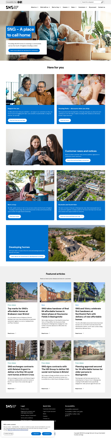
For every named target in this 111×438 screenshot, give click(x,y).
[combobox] (92, 2)
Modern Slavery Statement (28, 415)
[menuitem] (35, 7)
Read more (11, 333)
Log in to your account (49, 411)
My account (92, 7)
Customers (81, 7)
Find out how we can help (17, 120)
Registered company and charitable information (28, 412)
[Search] (102, 2)
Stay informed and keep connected (78, 160)
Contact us (101, 7)
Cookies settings (78, 435)
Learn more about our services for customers (24, 50)
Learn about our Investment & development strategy (27, 256)
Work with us (44, 7)
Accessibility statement (71, 409)
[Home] (12, 8)
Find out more (64, 120)
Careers (65, 7)
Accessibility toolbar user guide (74, 411)
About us (34, 7)
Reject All (36, 433)
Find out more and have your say (72, 216)
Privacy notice (25, 409)
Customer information (49, 409)
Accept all (46, 433)
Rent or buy (55, 7)
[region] (27, 429)
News (73, 7)
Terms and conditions (27, 418)
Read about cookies (26, 420)
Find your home (14, 216)
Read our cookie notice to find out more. (18, 429)
